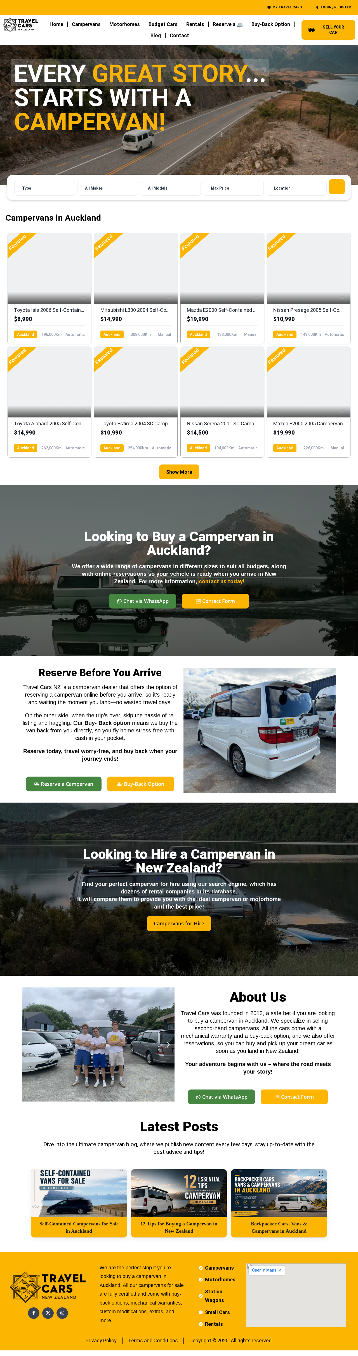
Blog (155, 35)
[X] (48, 1313)
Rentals (195, 24)
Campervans (86, 24)
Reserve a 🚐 (228, 24)
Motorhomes (124, 24)
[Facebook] (33, 1313)
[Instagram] (62, 1313)
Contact (179, 35)
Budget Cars (163, 24)
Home (56, 24)
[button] (28, 1044)
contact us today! (221, 581)
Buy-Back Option (270, 24)
